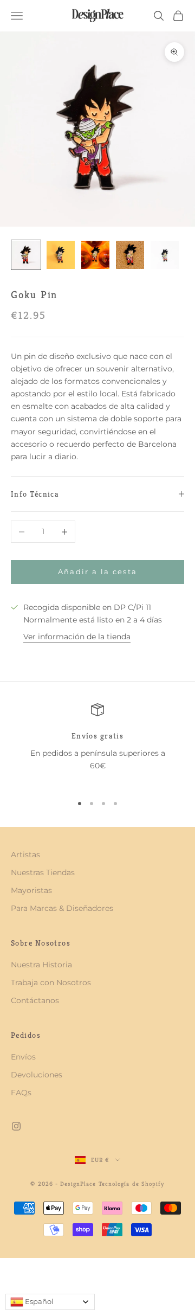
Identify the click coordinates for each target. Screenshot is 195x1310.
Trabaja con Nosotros (51, 982)
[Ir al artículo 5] (165, 255)
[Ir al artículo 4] (130, 255)
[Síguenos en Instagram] (16, 1126)
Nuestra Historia (41, 964)
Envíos (23, 1057)
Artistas (25, 854)
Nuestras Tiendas (43, 872)
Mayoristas (31, 890)
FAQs (21, 1092)
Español (38, 1301)
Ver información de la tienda (77, 636)
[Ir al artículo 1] (26, 255)
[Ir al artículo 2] (61, 255)
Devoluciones (36, 1075)
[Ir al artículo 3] (95, 255)
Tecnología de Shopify (132, 1183)
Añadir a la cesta (98, 571)
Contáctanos (35, 1000)
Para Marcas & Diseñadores (62, 908)
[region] (97, 744)
